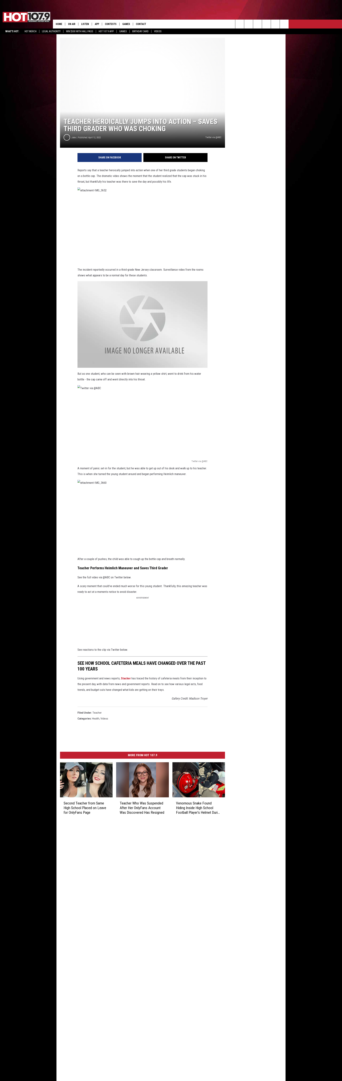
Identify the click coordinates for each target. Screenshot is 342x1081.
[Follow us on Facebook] (257, 24)
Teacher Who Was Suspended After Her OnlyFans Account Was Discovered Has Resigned (142, 808)
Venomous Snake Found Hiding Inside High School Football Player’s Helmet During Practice (198, 808)
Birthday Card (140, 31)
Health (95, 718)
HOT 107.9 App (106, 31)
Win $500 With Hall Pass (79, 31)
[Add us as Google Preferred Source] (248, 24)
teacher (97, 712)
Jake (73, 137)
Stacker (126, 678)
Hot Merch (31, 31)
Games (123, 31)
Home (59, 24)
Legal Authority (51, 31)
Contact (141, 24)
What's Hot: (12, 31)
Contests (110, 24)
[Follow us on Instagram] (266, 24)
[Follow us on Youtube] (275, 24)
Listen (85, 24)
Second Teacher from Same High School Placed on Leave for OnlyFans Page (85, 808)
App (97, 24)
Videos (158, 31)
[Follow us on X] (284, 24)
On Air (71, 24)
